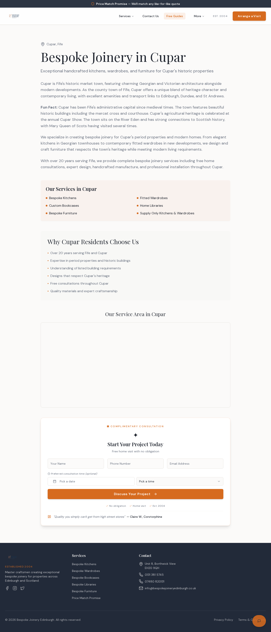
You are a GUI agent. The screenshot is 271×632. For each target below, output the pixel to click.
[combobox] (179, 481)
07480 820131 (154, 581)
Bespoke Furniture (84, 591)
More (197, 16)
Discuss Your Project (132, 494)
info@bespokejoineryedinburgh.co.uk (170, 588)
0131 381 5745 (154, 575)
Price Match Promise (86, 598)
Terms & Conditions (252, 620)
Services (125, 16)
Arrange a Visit (249, 16)
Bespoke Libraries (84, 584)
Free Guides (174, 16)
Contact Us (150, 16)
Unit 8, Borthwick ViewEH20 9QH (160, 566)
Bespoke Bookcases (85, 578)
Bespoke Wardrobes (86, 571)
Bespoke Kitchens (84, 564)
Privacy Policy (223, 620)
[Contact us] (259, 621)
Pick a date (67, 481)
